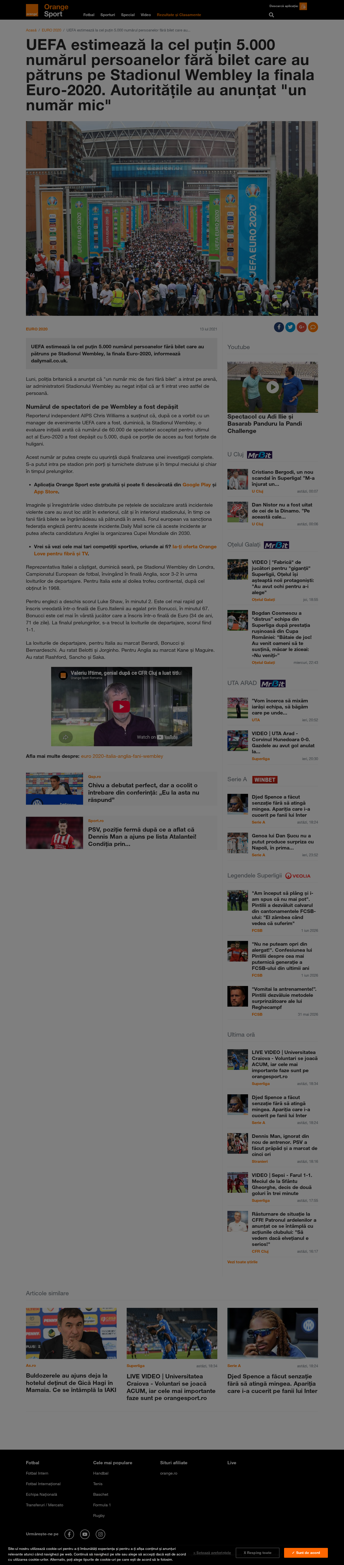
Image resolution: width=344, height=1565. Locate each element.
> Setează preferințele (212, 1552)
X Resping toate (257, 1552)
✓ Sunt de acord (306, 1552)
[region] (172, 1553)
